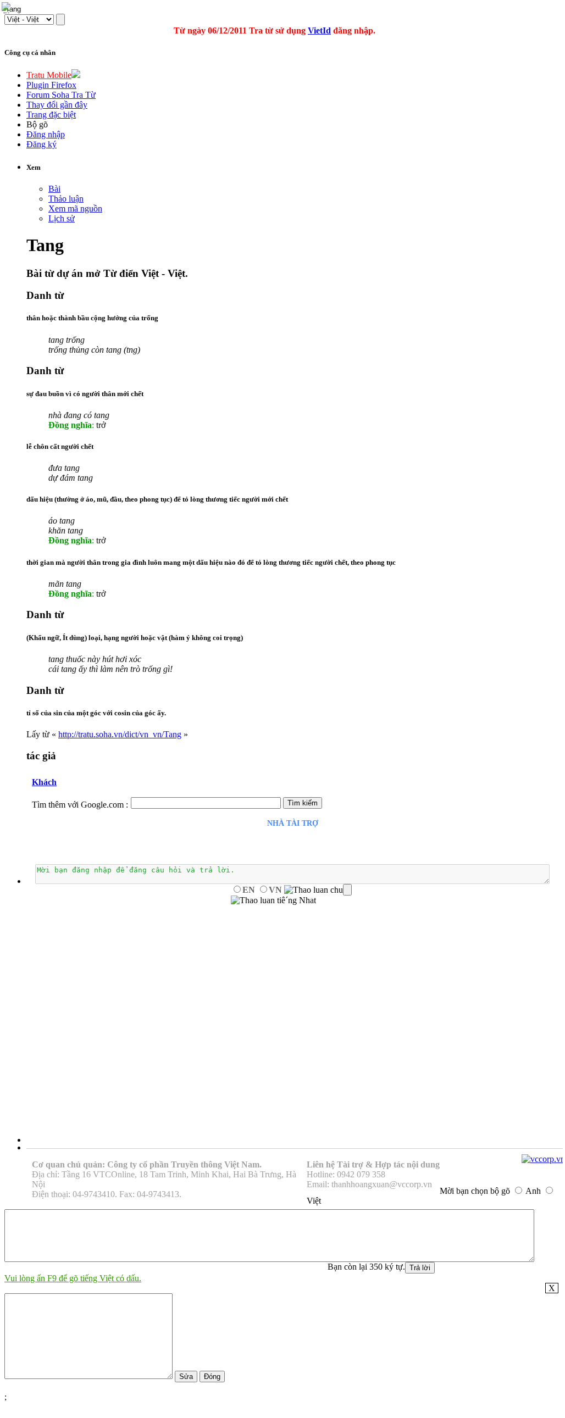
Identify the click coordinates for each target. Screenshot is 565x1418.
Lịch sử (61, 218)
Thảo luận (66, 198)
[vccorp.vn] (543, 1159)
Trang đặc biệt (51, 114)
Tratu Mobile (48, 75)
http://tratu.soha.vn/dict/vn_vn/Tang (119, 734)
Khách (44, 782)
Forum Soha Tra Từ (61, 94)
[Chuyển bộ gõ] (8, 7)
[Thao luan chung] (318, 890)
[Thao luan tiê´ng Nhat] (273, 900)
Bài (54, 188)
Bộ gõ (37, 124)
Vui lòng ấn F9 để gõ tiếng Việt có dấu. (72, 1278)
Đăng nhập (45, 134)
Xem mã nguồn (75, 208)
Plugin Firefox (51, 85)
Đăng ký (41, 144)
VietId (319, 30)
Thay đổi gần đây (56, 104)
